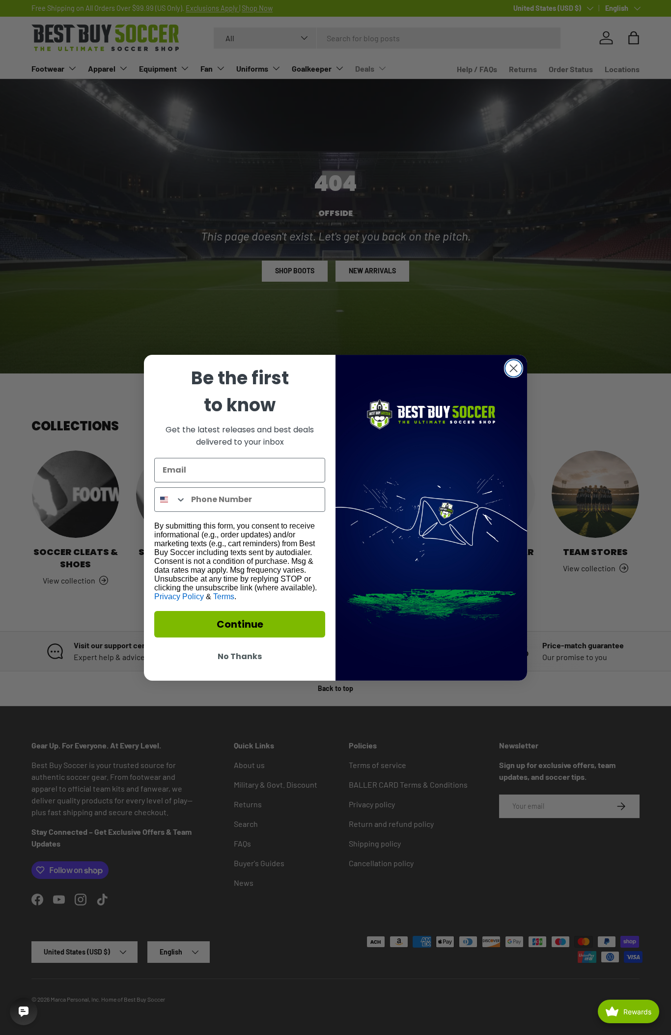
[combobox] (170, 499)
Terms (223, 596)
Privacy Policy (179, 596)
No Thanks (240, 656)
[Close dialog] (513, 368)
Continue (240, 624)
